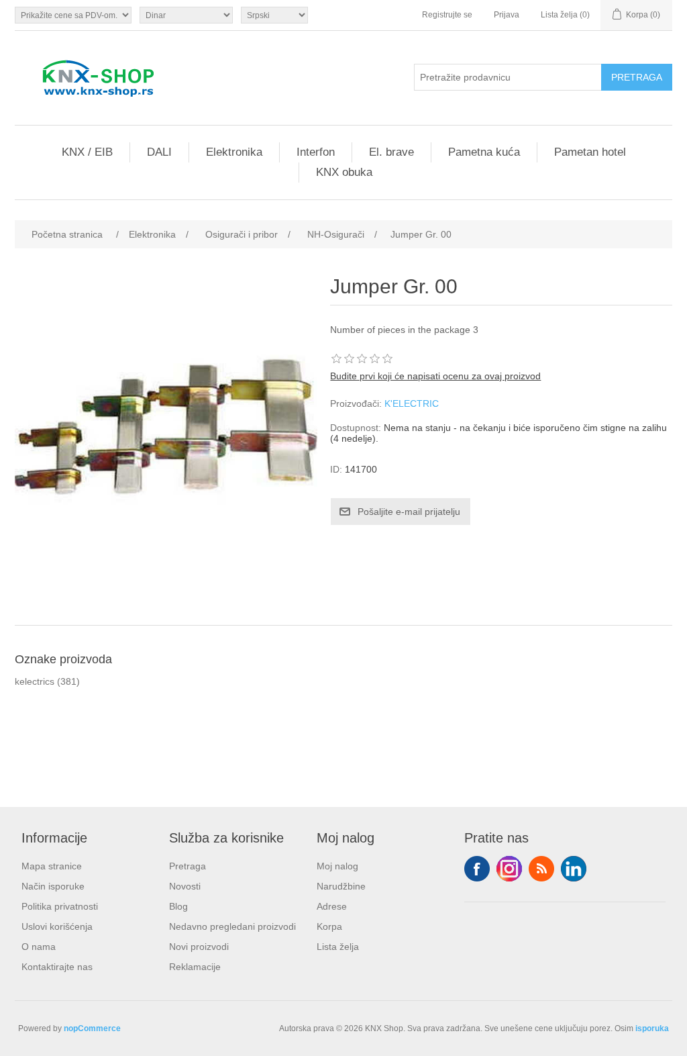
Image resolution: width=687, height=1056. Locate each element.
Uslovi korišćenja (57, 926)
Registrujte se (447, 14)
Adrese (332, 906)
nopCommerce (92, 1028)
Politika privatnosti (59, 906)
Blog (178, 906)
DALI (159, 152)
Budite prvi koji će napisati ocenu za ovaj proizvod (435, 376)
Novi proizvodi (199, 946)
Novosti (185, 886)
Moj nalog (337, 866)
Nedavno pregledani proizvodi (232, 926)
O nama (38, 946)
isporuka (652, 1028)
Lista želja (338, 946)
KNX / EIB (87, 152)
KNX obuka (344, 172)
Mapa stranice (51, 866)
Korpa (329, 926)
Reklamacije (195, 966)
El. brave (391, 152)
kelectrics (34, 681)
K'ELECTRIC (411, 403)
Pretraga (187, 866)
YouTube (573, 868)
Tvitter (509, 868)
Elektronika (234, 152)
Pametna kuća (484, 152)
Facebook (477, 868)
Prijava (506, 14)
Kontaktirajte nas (57, 966)
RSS (541, 868)
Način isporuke (53, 886)
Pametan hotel (590, 152)
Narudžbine (341, 886)
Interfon (316, 152)
